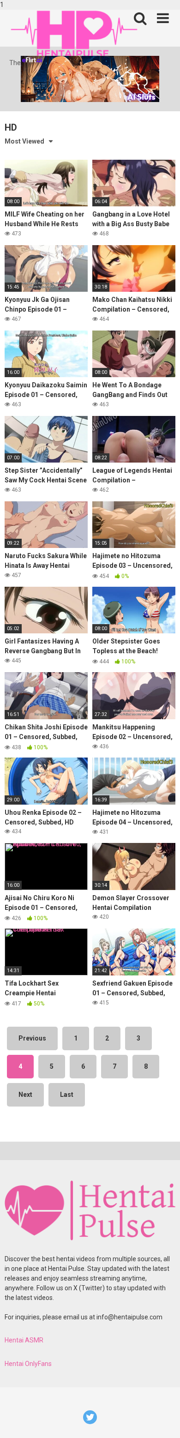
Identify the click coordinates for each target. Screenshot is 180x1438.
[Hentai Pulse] (74, 34)
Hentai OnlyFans (28, 1363)
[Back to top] (162, 1421)
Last (66, 1094)
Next (25, 1094)
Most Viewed (24, 141)
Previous (32, 1038)
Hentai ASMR (24, 1340)
